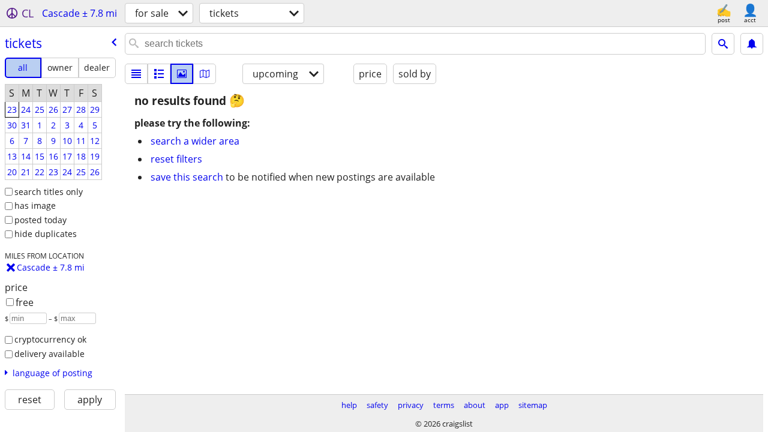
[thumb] (159, 74)
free (25, 302)
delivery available (49, 353)
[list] (136, 74)
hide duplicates (45, 233)
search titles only (48, 191)
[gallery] (181, 74)
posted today (40, 220)
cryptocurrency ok (50, 339)
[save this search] (751, 44)
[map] (204, 74)
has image (35, 205)
